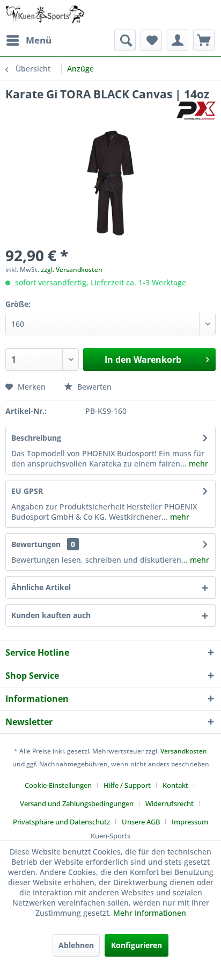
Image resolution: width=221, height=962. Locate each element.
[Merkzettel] (151, 40)
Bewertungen (36, 544)
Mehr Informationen (149, 913)
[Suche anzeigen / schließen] (125, 40)
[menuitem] (28, 40)
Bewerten (93, 387)
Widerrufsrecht (169, 803)
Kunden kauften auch (51, 615)
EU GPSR (27, 491)
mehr (197, 463)
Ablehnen (76, 945)
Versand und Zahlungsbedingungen (77, 803)
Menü (38, 40)
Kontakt (175, 785)
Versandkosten (183, 751)
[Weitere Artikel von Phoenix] (196, 111)
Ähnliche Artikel (41, 587)
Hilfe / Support (127, 785)
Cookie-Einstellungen (58, 785)
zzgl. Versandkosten (71, 269)
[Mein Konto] (177, 40)
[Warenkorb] (204, 40)
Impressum (190, 822)
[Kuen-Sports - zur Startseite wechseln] (44, 14)
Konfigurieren (136, 945)
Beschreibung (36, 438)
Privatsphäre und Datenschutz (61, 822)
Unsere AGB (141, 822)
